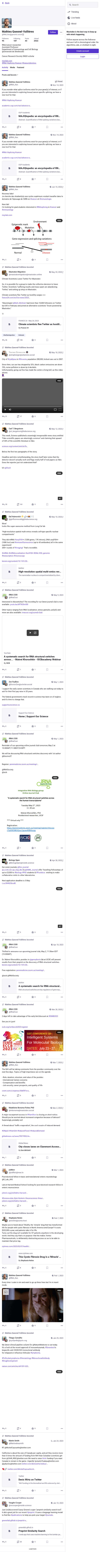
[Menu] (61, 32)
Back (7, 3)
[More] (61, 127)
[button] (32, 395)
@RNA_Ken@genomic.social (12, 34)
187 (15, 41)
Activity (5, 67)
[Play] (5, 409)
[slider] (32, 406)
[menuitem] (32, 395)
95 (3, 41)
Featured (20, 67)
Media (12, 67)
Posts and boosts (9, 75)
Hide (59, 221)
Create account (82, 51)
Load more (32, 1549)
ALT (60, 498)
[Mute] (10, 409)
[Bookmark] (47, 127)
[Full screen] (60, 409)
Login (82, 56)
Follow (53, 32)
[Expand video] (55, 409)
